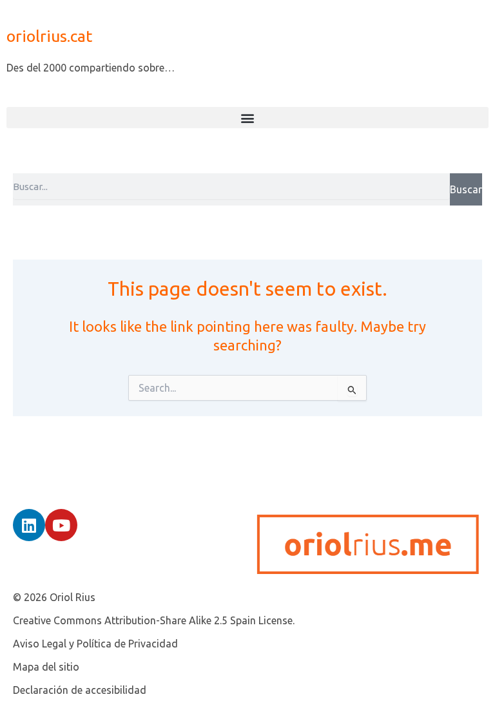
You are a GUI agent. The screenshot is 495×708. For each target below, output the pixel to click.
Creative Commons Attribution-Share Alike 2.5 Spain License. (154, 620)
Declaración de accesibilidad (79, 690)
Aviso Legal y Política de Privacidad (95, 643)
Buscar (466, 189)
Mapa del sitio (46, 667)
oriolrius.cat (49, 36)
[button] (247, 117)
